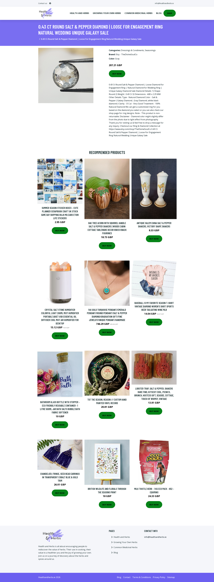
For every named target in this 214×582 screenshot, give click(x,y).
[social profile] (50, 3)
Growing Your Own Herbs (107, 13)
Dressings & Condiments (132, 50)
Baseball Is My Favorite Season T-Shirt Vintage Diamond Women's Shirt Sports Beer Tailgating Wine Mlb (154, 306)
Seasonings (150, 50)
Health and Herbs (79, 13)
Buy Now (117, 73)
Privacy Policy (159, 577)
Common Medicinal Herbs (138, 13)
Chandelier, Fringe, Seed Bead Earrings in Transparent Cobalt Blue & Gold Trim (60, 477)
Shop (169, 13)
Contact (126, 577)
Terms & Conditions (141, 577)
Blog (159, 13)
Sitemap (171, 577)
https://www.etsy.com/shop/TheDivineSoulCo (130, 129)
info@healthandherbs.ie (164, 3)
